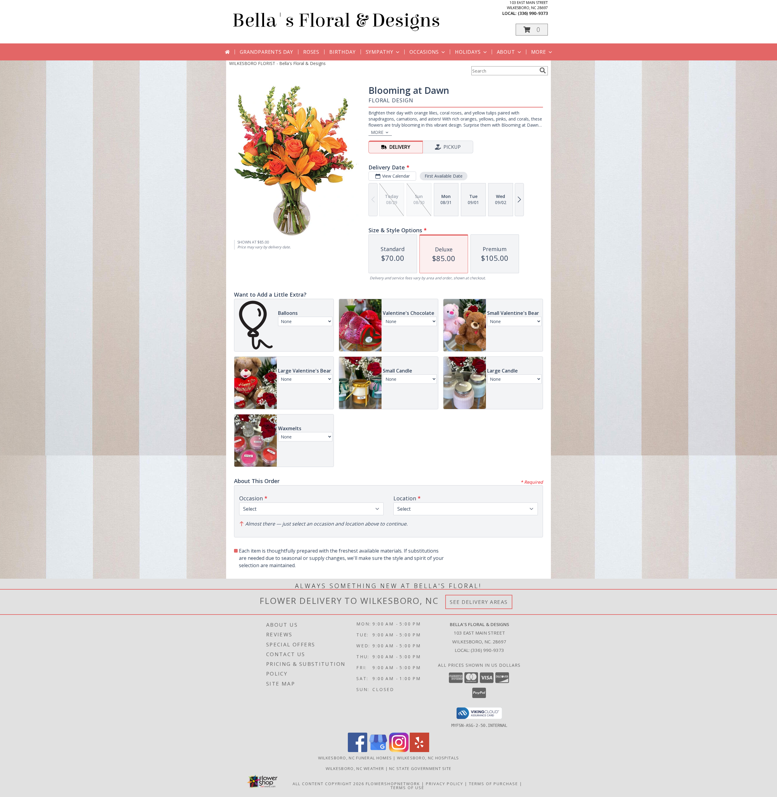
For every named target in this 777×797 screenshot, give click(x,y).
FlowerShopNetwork (393, 783)
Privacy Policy (444, 783)
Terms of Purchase (493, 783)
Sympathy (379, 52)
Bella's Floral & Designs (336, 20)
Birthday (342, 52)
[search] (543, 70)
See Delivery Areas (479, 601)
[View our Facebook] (357, 750)
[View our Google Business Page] (378, 750)
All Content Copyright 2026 (328, 783)
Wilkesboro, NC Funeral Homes (355, 758)
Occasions (424, 52)
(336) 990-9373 (533, 13)
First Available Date (444, 176)
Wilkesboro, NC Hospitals (428, 758)
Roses (311, 52)
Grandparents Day (266, 52)
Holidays (467, 52)
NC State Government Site (420, 768)
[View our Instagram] (399, 750)
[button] (532, 30)
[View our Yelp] (419, 750)
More (538, 52)
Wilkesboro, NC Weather (355, 768)
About (506, 52)
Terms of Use (407, 787)
